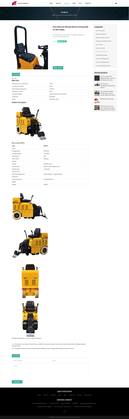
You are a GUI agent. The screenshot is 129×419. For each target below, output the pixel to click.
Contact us (88, 3)
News (74, 3)
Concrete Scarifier (100, 48)
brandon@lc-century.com (75, 417)
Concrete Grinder (100, 30)
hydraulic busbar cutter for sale (88, 403)
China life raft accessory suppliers (82, 406)
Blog (80, 3)
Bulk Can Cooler (65, 403)
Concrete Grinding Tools (102, 58)
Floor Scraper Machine (66, 15)
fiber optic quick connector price (62, 406)
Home (50, 3)
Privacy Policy (87, 395)
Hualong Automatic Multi (106, 99)
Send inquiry (58, 67)
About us (58, 3)
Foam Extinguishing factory (40, 403)
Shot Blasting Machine (102, 55)
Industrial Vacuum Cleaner (102, 37)
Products (66, 3)
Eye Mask (75, 403)
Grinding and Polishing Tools (103, 41)
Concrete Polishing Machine (103, 65)
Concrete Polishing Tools (102, 62)
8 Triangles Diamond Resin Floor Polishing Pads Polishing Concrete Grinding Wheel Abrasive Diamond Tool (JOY (44, 348)
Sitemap (79, 395)
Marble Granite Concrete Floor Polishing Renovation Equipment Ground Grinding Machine (107, 108)
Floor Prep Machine (101, 34)
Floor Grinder (99, 44)
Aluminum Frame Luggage (44, 406)
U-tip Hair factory (54, 403)
